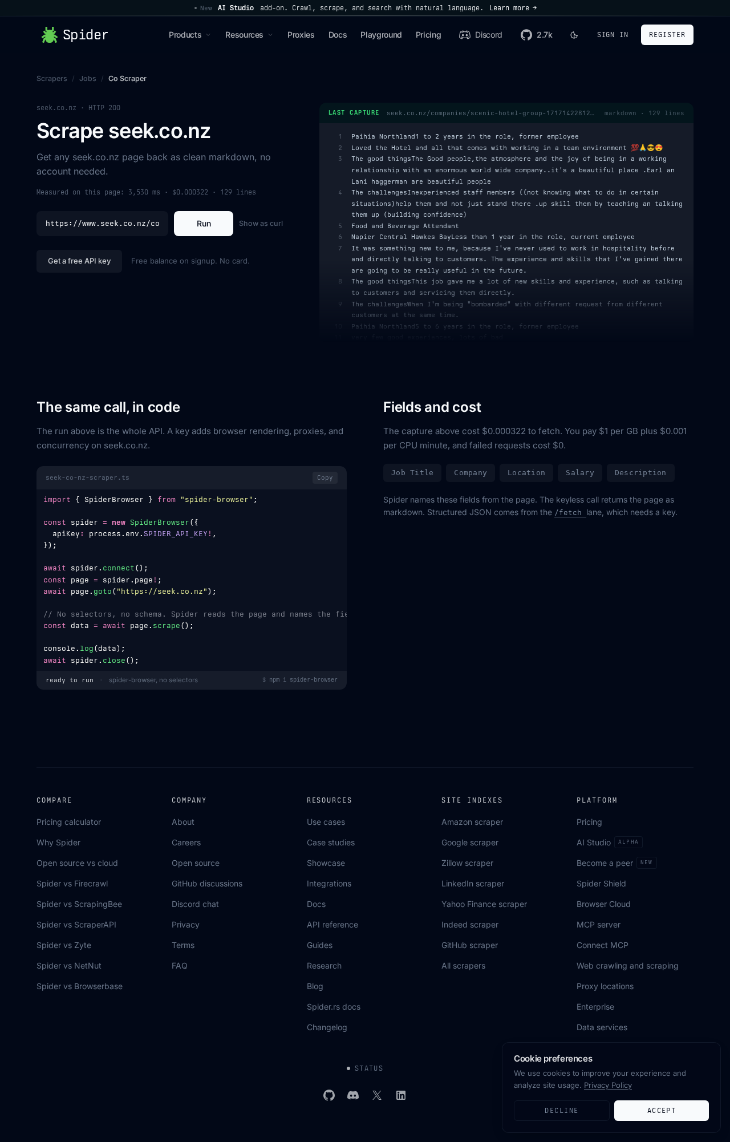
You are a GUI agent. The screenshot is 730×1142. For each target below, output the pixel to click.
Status (369, 1068)
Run (204, 223)
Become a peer (614, 863)
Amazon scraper (472, 822)
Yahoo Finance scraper (484, 904)
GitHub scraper (469, 945)
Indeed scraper (469, 924)
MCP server (598, 924)
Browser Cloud (604, 904)
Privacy (186, 924)
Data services (602, 1027)
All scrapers (463, 965)
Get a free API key (79, 260)
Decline (561, 1111)
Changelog (327, 1027)
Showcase (326, 863)
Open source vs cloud (77, 863)
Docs (337, 34)
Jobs (87, 78)
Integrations (329, 883)
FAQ (180, 965)
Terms (183, 945)
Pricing (428, 34)
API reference (332, 924)
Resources (244, 34)
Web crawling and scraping (628, 965)
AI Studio (608, 842)
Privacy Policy (608, 1085)
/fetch (570, 512)
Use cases (326, 822)
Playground (381, 34)
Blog (315, 986)
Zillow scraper (467, 863)
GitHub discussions (207, 883)
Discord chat (195, 904)
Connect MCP (602, 945)
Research (324, 965)
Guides (319, 945)
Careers (186, 842)
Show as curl (261, 223)
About (183, 822)
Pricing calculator (68, 822)
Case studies (331, 842)
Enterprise (595, 1006)
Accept (661, 1111)
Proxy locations (605, 986)
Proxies (301, 34)
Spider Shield (601, 883)
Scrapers (51, 78)
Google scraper (469, 842)
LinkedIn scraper (472, 883)
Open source (196, 863)
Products (185, 34)
